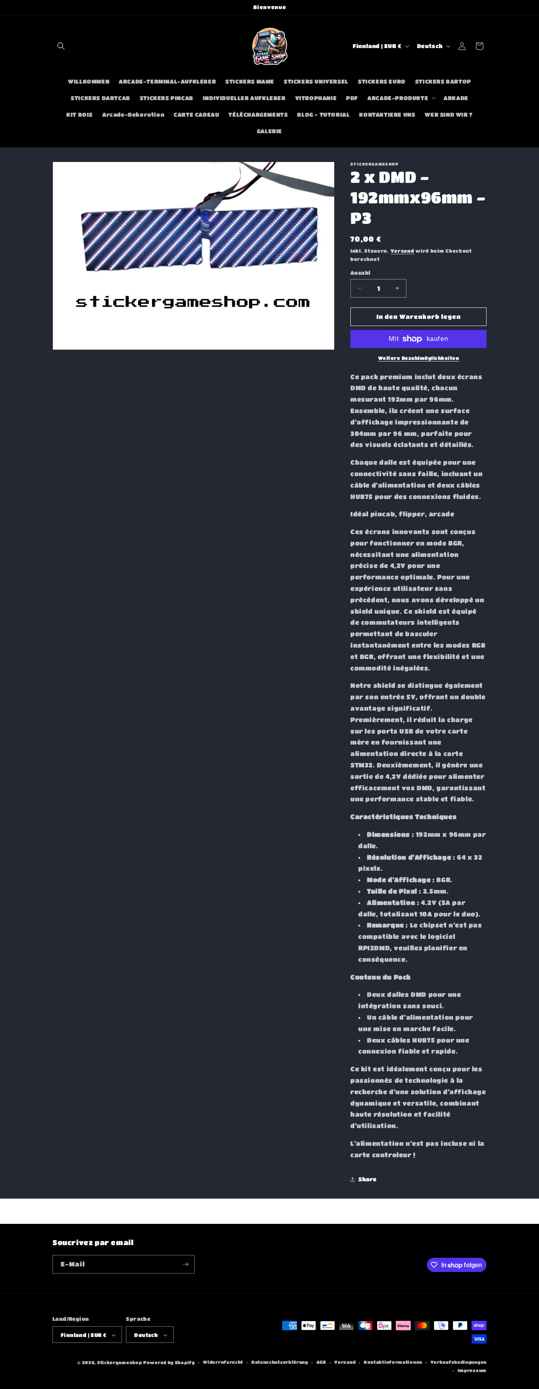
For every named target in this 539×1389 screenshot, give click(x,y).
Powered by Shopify (169, 1362)
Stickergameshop (119, 1362)
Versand (402, 250)
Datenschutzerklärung (279, 1362)
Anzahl (360, 273)
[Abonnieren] (185, 1264)
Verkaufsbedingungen (458, 1362)
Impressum (472, 1370)
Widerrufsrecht (223, 1362)
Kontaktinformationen (393, 1362)
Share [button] (367, 1179)
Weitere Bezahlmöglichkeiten (418, 358)
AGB (321, 1362)
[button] (61, 46)
